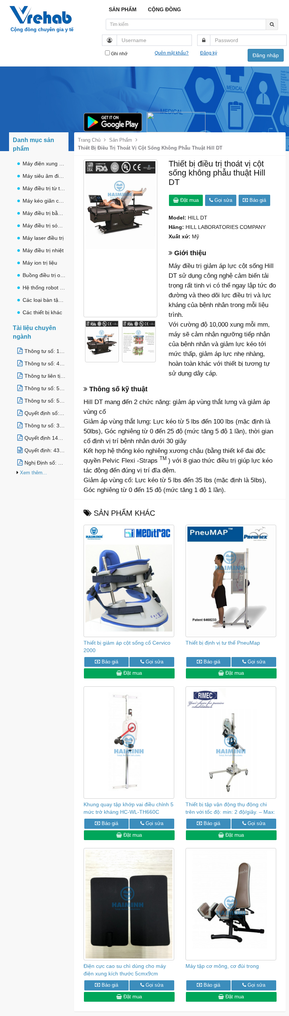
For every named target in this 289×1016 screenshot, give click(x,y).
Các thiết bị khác (42, 312)
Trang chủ (89, 140)
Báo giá (257, 200)
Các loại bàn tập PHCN (44, 300)
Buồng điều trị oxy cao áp (44, 275)
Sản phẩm (120, 140)
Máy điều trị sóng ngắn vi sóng (44, 226)
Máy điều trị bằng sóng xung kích (44, 213)
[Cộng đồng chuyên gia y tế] (42, 9)
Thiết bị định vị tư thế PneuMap (223, 643)
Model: (177, 218)
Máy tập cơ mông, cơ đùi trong (222, 966)
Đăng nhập (265, 55)
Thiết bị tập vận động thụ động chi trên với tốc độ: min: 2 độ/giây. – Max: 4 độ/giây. (230, 811)
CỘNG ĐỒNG (164, 9)
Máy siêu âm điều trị (44, 176)
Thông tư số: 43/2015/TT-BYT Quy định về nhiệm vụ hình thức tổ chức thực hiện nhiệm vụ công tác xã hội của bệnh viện (45, 363)
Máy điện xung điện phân (44, 164)
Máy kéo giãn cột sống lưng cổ (44, 201)
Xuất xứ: (179, 236)
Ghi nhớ (119, 53)
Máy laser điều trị (43, 238)
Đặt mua (189, 200)
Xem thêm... (33, 472)
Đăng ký (208, 53)
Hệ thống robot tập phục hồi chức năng (44, 288)
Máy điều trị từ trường (44, 188)
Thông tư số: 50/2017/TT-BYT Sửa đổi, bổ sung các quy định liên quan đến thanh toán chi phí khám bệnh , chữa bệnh (45, 388)
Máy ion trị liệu (40, 263)
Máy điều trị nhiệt (43, 250)
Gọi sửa (222, 200)
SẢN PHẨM (123, 9)
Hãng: (176, 227)
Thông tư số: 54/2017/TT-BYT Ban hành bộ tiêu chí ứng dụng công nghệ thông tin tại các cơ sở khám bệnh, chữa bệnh (45, 401)
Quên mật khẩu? (172, 53)
